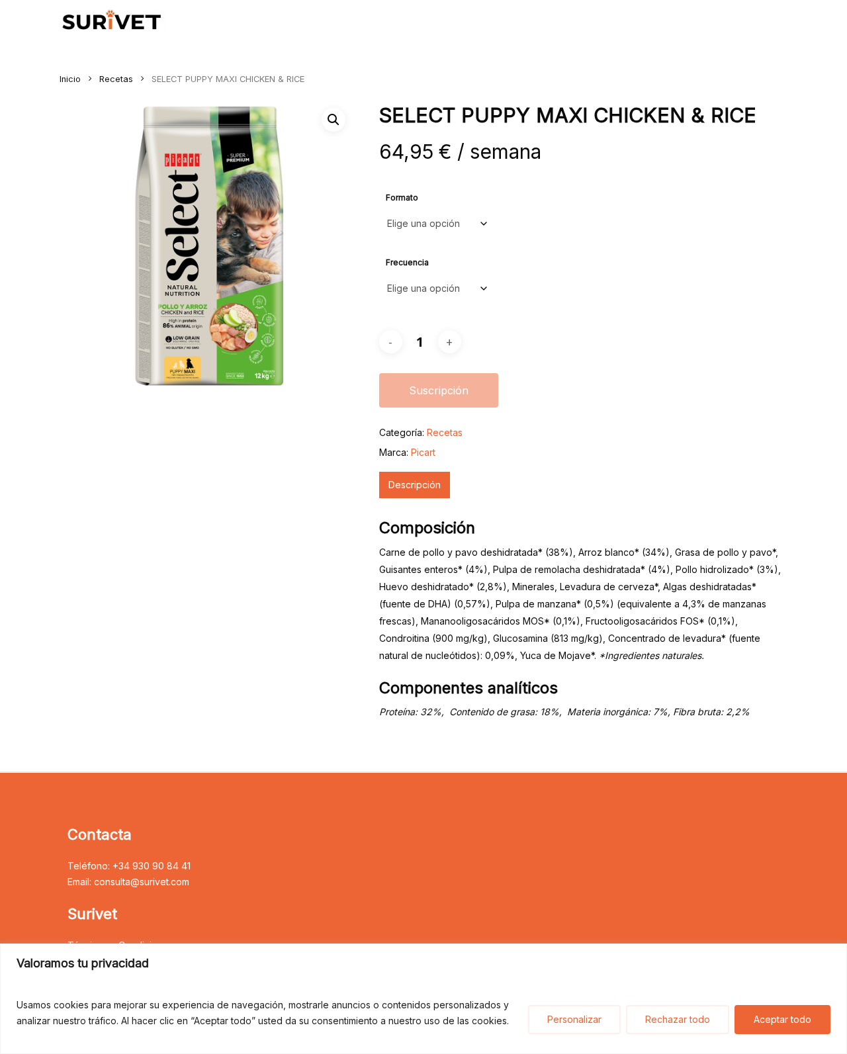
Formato (402, 197)
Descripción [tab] (414, 484)
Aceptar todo (782, 1019)
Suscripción (438, 390)
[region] (423, 999)
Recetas (116, 79)
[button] (333, 120)
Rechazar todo (677, 1019)
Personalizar (574, 1019)
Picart (423, 452)
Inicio (70, 79)
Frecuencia (407, 262)
